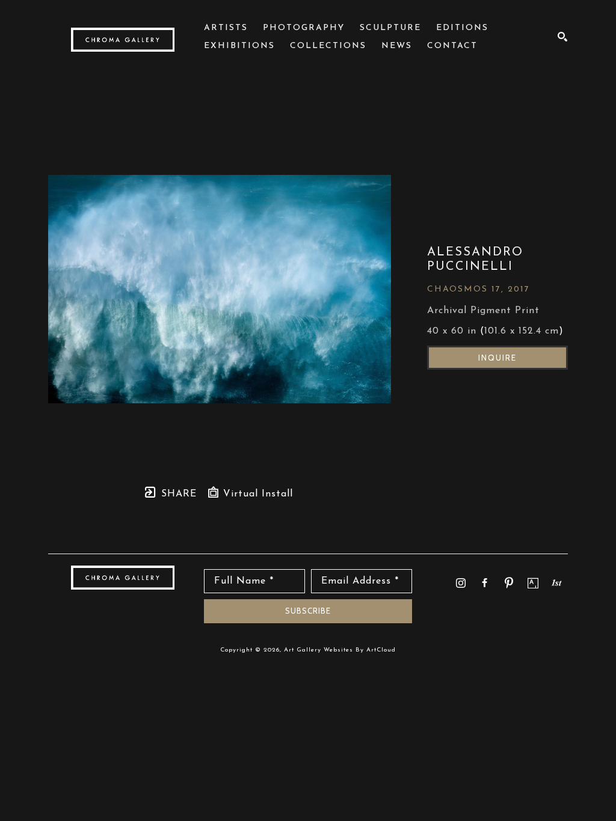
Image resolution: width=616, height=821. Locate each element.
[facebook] (485, 583)
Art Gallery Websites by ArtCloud (340, 650)
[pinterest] (509, 583)
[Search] (563, 36)
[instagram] (461, 583)
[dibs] (556, 582)
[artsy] (533, 583)
